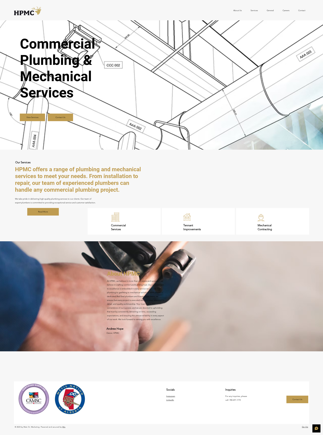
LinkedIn (170, 400)
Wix (63, 427)
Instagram (170, 396)
